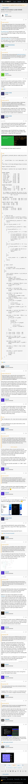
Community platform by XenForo (12, 782)
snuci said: (4, 52)
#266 (26, 370)
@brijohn (3, 596)
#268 (26, 433)
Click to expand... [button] (14, 447)
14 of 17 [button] (14, 765)
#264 (26, 97)
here (23, 5)
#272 (26, 542)
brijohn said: (4, 22)
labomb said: (4, 436)
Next (18, 765)
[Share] (23, 20)
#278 (26, 700)
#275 (26, 632)
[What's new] (23, 1)
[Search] (26, 1)
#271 (26, 523)
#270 (26, 497)
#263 (26, 78)
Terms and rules (10, 779)
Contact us (3, 779)
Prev (9, 765)
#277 (26, 681)
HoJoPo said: (4, 100)
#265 (26, 121)
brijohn (3, 11)
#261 (26, 19)
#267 (26, 404)
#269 (26, 473)
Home (24, 779)
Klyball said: (4, 579)
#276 (26, 669)
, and (8, 533)
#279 (26, 724)
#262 (26, 49)
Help (21, 779)
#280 (26, 751)
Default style (4, 777)
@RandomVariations (6, 38)
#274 (26, 617)
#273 (26, 576)
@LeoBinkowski (4, 31)
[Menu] (2, 1)
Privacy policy (17, 779)
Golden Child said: (5, 373)
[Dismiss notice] (25, 5)
